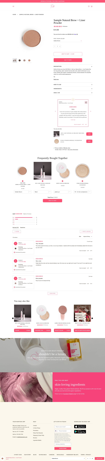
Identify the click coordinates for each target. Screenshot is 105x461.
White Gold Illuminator (62, 183)
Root (17, 454)
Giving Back (43, 454)
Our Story (27, 454)
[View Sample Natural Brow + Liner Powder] (86, 102)
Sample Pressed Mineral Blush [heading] (62, 323)
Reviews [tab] (16, 227)
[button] (60, 26)
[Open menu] (15, 6)
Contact (35, 425)
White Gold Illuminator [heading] (42, 323)
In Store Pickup (36, 428)
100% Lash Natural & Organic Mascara (72, 133)
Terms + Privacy (86, 454)
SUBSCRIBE (63, 448)
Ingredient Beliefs (68, 394)
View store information (72, 149)
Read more (56, 79)
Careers (51, 454)
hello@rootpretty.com (22, 437)
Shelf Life (57, 92)
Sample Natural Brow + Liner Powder (25, 249)
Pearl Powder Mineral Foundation (71, 140)
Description (58, 66)
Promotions (35, 430)
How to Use (57, 84)
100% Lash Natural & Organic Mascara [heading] (22, 324)
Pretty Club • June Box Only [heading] (82, 323)
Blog (34, 454)
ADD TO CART (99, 458)
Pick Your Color (59, 38)
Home (14, 14)
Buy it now (68, 60)
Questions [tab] (22, 227)
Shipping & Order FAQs (38, 435)
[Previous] (55, 111)
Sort (80, 236)
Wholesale (60, 454)
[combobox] (56, 431)
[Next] (90, 111)
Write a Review (87, 232)
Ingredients (58, 88)
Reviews (35, 437)
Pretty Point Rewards (38, 433)
